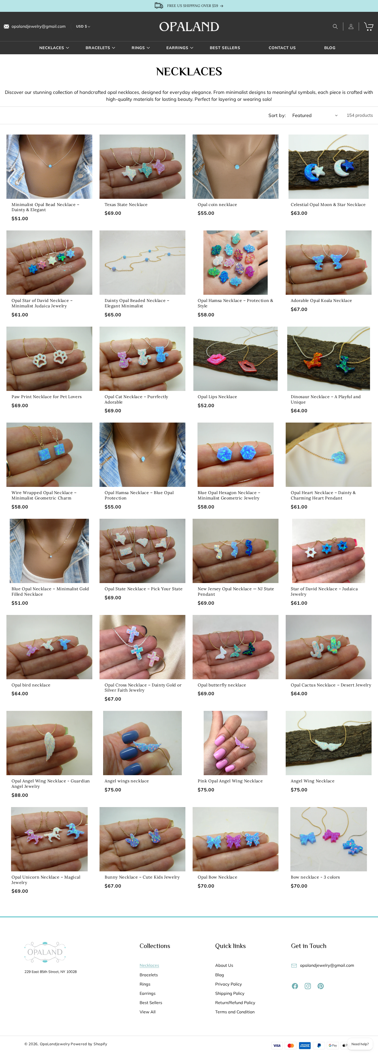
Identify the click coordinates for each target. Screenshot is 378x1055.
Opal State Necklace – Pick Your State (144, 588)
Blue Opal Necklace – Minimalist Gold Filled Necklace (50, 591)
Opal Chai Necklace (125, 973)
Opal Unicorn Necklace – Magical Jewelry (46, 879)
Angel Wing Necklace (313, 780)
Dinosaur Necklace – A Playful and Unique (326, 399)
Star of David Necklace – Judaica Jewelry (324, 591)
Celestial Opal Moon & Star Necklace (328, 204)
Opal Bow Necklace (217, 877)
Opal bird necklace (31, 684)
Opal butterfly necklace (222, 684)
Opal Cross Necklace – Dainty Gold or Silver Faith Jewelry (143, 687)
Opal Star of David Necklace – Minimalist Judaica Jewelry (42, 303)
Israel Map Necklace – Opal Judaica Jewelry (48, 975)
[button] (335, 26)
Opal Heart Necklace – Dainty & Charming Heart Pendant (323, 495)
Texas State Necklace (126, 204)
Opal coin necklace (217, 204)
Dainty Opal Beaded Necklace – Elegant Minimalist (137, 303)
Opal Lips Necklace (217, 396)
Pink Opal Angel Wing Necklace (230, 780)
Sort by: (277, 115)
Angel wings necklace (127, 780)
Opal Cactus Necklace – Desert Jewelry (331, 684)
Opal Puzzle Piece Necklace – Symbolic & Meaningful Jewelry (331, 975)
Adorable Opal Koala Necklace (321, 300)
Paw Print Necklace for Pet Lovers (47, 396)
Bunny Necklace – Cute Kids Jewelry (142, 877)
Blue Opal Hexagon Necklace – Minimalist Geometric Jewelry (229, 495)
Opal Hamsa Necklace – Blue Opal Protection (139, 495)
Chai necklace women (220, 973)
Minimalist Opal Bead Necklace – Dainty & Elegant (45, 207)
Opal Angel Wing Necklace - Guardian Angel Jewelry (51, 783)
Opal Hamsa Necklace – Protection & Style (235, 303)
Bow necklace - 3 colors (315, 877)
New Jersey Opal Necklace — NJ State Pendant (236, 591)
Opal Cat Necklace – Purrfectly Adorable (136, 399)
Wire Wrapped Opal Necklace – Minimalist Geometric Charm (44, 495)
